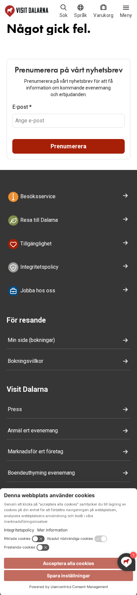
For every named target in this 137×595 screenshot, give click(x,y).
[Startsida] (26, 11)
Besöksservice (37, 196)
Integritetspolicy (39, 267)
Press (15, 409)
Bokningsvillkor (25, 361)
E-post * (22, 107)
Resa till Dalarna (38, 220)
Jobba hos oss (37, 290)
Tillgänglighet (35, 243)
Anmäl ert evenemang (33, 430)
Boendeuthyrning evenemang (41, 473)
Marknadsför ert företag (35, 451)
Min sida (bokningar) (31, 340)
